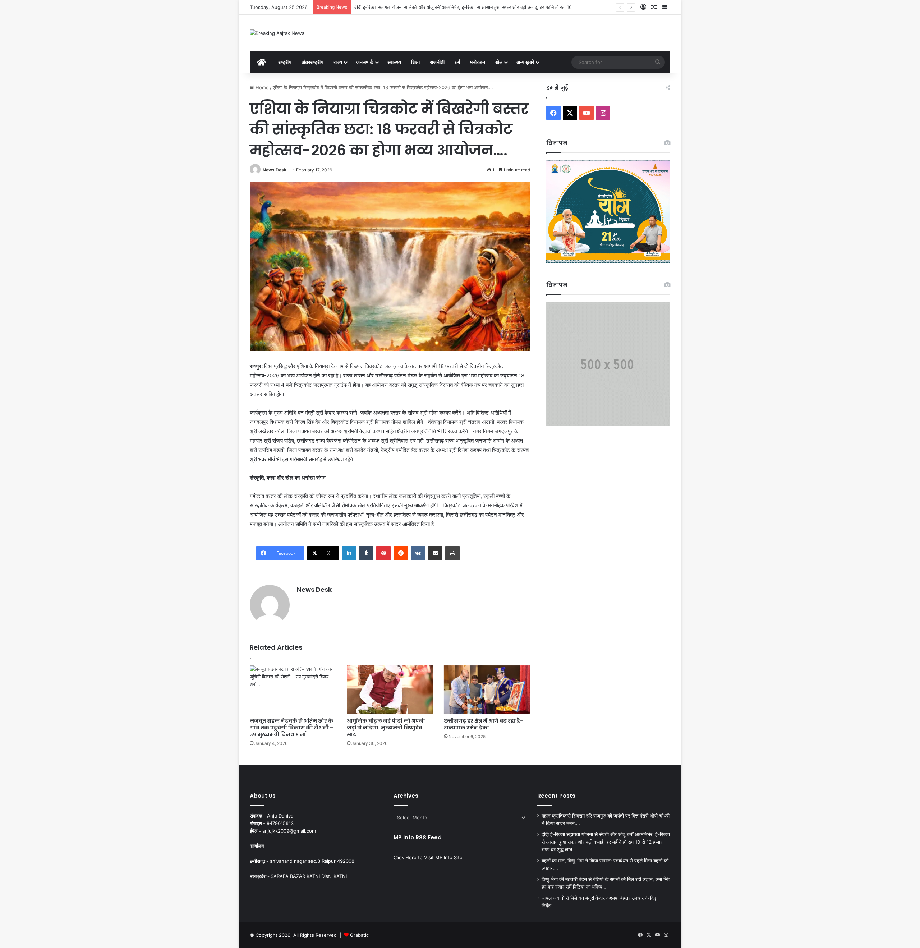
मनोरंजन (477, 62)
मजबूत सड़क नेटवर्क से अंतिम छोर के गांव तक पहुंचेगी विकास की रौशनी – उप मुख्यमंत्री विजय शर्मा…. (292, 727)
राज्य (338, 62)
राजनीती (437, 62)
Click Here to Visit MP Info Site (428, 857)
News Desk (274, 170)
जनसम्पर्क (364, 62)
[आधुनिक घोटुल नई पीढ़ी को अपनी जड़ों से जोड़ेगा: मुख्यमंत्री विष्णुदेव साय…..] (390, 689)
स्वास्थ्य (394, 62)
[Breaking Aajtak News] (277, 33)
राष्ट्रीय (284, 62)
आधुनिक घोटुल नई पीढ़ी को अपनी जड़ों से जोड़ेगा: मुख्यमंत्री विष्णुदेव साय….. (386, 727)
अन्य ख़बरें (525, 62)
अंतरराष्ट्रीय (312, 62)
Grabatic (359, 935)
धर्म (457, 62)
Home (261, 87)
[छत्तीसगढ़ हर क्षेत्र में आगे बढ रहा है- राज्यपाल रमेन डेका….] (487, 689)
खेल (498, 62)
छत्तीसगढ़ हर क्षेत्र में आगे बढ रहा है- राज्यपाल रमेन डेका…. (483, 724)
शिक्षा (415, 62)
